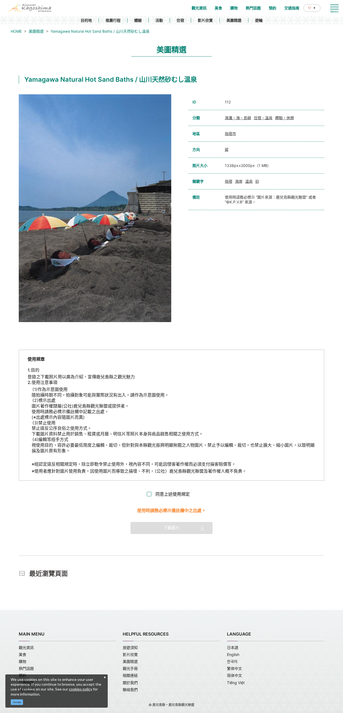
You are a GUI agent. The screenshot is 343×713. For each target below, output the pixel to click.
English (233, 654)
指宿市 (230, 133)
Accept (17, 702)
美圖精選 (233, 20)
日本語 (232, 647)
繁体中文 (234, 668)
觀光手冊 (130, 668)
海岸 (239, 181)
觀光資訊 (26, 647)
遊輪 (259, 20)
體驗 (138, 20)
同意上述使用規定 (172, 494)
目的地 (86, 20)
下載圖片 (171, 527)
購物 (22, 661)
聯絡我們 (130, 689)
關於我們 (130, 682)
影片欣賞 (205, 20)
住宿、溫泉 (263, 117)
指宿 (228, 181)
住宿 (180, 20)
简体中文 (234, 675)
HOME (16, 31)
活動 (159, 20)
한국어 (232, 661)
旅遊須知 (130, 647)
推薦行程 (113, 20)
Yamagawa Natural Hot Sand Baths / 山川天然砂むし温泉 (100, 31)
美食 (22, 654)
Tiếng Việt (236, 682)
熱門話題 (26, 668)
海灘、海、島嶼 (238, 117)
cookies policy (80, 689)
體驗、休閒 (284, 117)
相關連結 (130, 675)
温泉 (249, 181)
